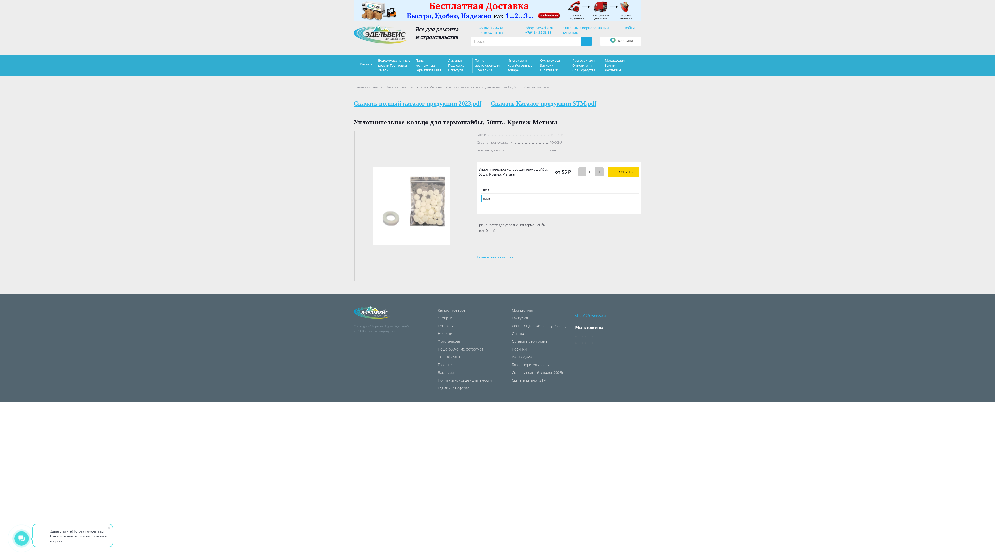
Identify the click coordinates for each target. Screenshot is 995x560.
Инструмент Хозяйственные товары (520, 65)
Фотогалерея (449, 341)
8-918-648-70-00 (490, 33)
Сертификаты (449, 356)
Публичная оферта (453, 388)
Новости (445, 333)
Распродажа (522, 356)
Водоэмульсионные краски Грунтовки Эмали (394, 65)
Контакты (445, 325)
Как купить (520, 318)
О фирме (445, 318)
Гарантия (445, 364)
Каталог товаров (399, 87)
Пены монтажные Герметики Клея (428, 65)
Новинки (519, 349)
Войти (630, 27)
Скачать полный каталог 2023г (538, 372)
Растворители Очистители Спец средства (583, 65)
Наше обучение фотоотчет (460, 349)
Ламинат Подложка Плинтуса (456, 65)
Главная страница (368, 87)
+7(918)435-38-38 (538, 32)
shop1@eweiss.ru (539, 27)
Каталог (366, 64)
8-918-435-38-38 (490, 28)
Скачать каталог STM (529, 380)
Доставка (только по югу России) (539, 325)
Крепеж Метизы (429, 87)
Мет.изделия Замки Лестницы (615, 65)
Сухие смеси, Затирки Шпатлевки (550, 65)
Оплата (518, 333)
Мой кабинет (523, 310)
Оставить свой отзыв (530, 341)
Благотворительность (530, 364)
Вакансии (446, 372)
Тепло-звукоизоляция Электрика (487, 65)
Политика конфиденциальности (465, 380)
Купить (625, 171)
